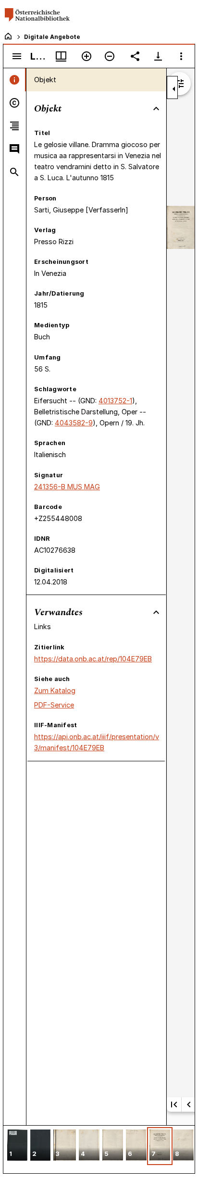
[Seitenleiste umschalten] (16, 56)
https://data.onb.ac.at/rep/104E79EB (93, 659)
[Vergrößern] (86, 56)
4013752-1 (115, 401)
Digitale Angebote (52, 36)
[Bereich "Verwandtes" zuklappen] (156, 612)
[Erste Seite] (174, 1104)
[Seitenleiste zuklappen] (174, 89)
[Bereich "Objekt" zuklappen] (156, 108)
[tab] (14, 79)
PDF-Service (54, 705)
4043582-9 (74, 423)
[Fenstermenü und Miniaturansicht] (61, 56)
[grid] (99, 1149)
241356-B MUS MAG (67, 487)
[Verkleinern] (109, 56)
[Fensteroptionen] (181, 56)
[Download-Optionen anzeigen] (158, 56)
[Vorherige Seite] (189, 1104)
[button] (17, 1146)
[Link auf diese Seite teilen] (135, 56)
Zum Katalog (54, 690)
